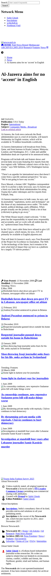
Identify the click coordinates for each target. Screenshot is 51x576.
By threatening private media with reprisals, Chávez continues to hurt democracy (21, 419)
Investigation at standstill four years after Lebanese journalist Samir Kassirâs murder (25, 443)
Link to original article (11, 129)
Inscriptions (12, 20)
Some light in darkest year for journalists (25, 378)
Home (9, 57)
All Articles (34, 531)
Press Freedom (30, 536)
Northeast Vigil (13, 25)
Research (28, 47)
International (14, 124)
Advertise (10, 541)
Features (36, 47)
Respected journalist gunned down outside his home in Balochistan (21, 336)
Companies (15, 127)
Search (4, 2)
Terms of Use (22, 541)
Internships (41, 541)
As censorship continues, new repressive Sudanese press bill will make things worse (24, 397)
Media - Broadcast (28, 127)
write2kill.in (12, 23)
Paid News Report (20, 45)
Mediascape (34, 45)
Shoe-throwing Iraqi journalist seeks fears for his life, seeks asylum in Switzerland (25, 356)
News (43, 47)
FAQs (32, 541)
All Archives (20, 538)
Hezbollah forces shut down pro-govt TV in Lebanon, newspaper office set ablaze (24, 300)
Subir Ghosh (12, 18)
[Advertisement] (25, 35)
